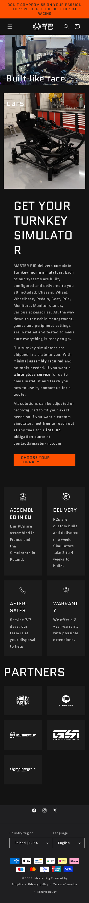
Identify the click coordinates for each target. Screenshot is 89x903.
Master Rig (42, 878)
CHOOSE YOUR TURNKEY (35, 460)
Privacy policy (38, 884)
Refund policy (47, 892)
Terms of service (65, 884)
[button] (9, 26)
